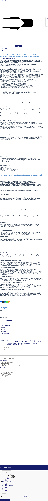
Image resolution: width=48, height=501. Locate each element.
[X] (3, 302)
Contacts (4, 488)
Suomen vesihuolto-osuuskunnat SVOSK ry (7, 374)
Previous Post (3, 304)
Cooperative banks (11, 473)
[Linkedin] (5, 302)
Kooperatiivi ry (5, 375)
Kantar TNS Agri (5, 364)
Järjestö (10, 58)
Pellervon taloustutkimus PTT (8, 362)
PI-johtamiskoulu (6, 363)
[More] (9, 302)
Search (3, 489)
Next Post (2, 305)
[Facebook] (1, 302)
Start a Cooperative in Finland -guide (12, 486)
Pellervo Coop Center (6, 481)
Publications (7, 483)
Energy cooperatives (11, 476)
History (6, 479)
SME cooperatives (10, 475)
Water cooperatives (11, 477)
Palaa (8, 478)
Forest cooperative (10, 474)
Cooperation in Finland (6, 471)
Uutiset (13, 58)
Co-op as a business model (7, 485)
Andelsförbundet (6, 376)
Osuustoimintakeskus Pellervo (8, 358)
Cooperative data (8, 472)
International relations (9, 482)
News (3, 50)
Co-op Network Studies (7, 372)
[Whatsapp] (7, 302)
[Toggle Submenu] (9, 320)
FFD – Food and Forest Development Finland (12, 365)
